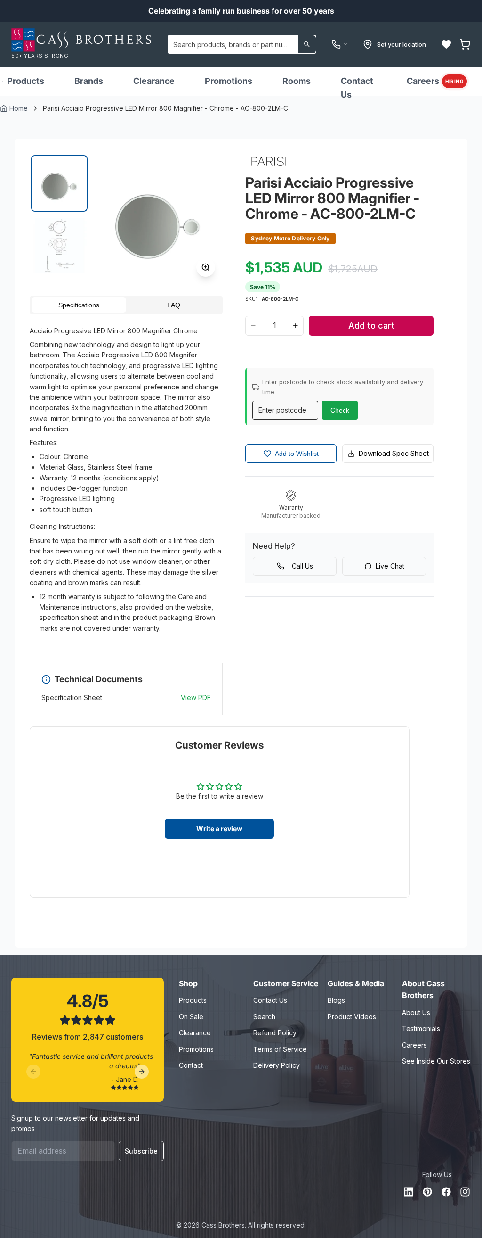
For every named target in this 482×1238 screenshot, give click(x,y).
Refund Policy (275, 1033)
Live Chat (390, 566)
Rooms (296, 81)
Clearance (154, 81)
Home (18, 108)
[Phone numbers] (339, 44)
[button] (446, 44)
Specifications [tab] (78, 305)
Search (264, 1017)
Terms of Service (280, 1049)
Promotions (228, 81)
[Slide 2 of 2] (59, 245)
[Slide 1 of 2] (59, 183)
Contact (191, 1065)
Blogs (336, 1000)
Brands (88, 81)
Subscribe (141, 1151)
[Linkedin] (408, 1191)
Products (25, 81)
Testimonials (421, 1028)
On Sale (191, 1017)
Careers (435, 81)
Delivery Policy (276, 1065)
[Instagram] (465, 1191)
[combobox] (242, 44)
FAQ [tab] (173, 305)
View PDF (196, 697)
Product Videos (352, 1017)
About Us (416, 1012)
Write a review (219, 829)
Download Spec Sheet (394, 453)
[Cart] (465, 44)
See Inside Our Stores (436, 1061)
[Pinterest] (427, 1191)
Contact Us (357, 87)
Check (339, 410)
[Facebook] (446, 1191)
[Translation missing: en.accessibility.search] (307, 44)
